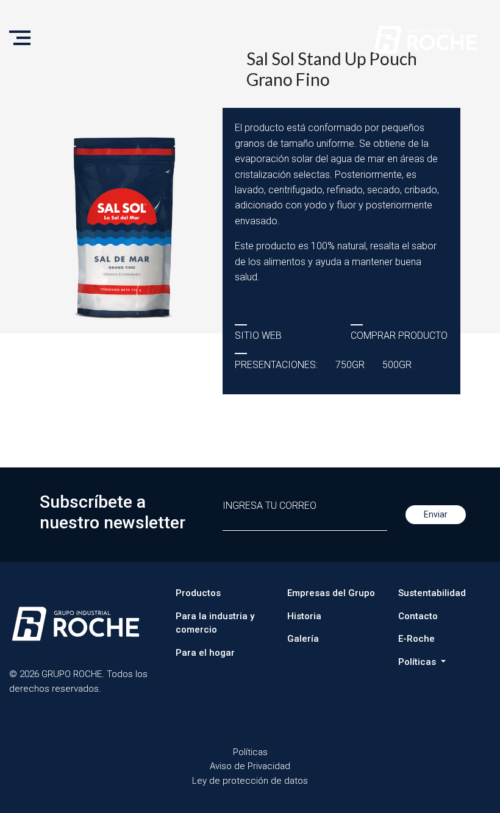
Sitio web (258, 335)
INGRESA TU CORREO (269, 505)
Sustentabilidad (432, 593)
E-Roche (416, 638)
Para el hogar (205, 652)
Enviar (436, 514)
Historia (304, 616)
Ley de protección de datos (250, 780)
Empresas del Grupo (331, 593)
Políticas (250, 752)
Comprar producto (399, 335)
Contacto (418, 616)
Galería (303, 638)
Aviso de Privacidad (250, 766)
